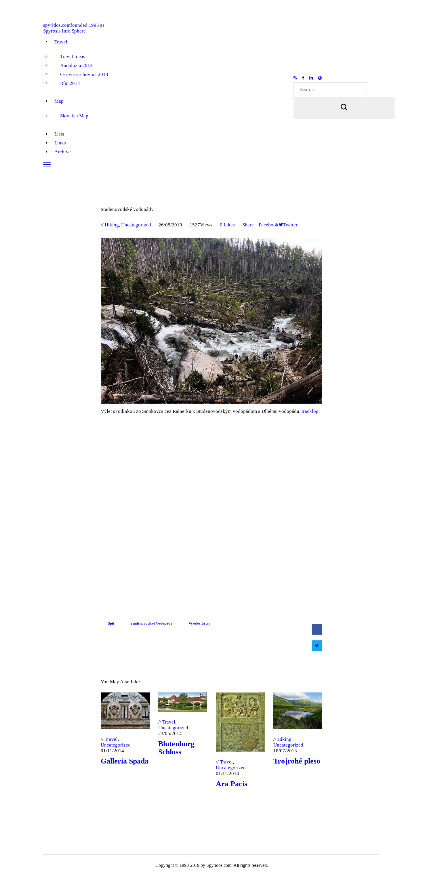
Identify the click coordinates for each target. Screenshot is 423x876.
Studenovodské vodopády (151, 623)
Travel (111, 739)
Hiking (112, 225)
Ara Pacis (231, 784)
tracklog (310, 411)
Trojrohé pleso (296, 761)
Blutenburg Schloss (176, 748)
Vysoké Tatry (199, 623)
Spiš (111, 623)
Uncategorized (136, 225)
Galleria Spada (124, 761)
